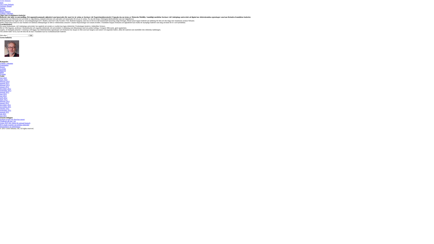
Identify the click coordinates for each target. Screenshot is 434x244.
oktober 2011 (4, 109)
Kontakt (3, 10)
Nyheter (3, 74)
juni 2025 (3, 78)
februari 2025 (5, 81)
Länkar (2, 8)
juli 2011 (3, 114)
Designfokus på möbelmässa (10, 127)
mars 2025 (3, 80)
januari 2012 (4, 103)
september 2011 (5, 110)
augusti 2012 (4, 92)
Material (3, 71)
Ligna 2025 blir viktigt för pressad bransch (15, 123)
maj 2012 (3, 96)
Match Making (5, 12)
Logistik (3, 69)
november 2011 (5, 107)
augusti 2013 (4, 83)
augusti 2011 (4, 112)
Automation (4, 65)
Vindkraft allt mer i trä (8, 121)
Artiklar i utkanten (6, 13)
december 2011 (5, 105)
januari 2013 (4, 87)
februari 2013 (5, 85)
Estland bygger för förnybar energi (12, 119)
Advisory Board (6, 6)
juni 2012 (3, 94)
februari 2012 (5, 101)
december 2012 (5, 89)
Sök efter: (3, 35)
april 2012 (3, 98)
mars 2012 (3, 100)
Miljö (2, 72)
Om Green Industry (7, 4)
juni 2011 (3, 116)
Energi (2, 67)
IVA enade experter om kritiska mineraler (14, 125)
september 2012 (5, 91)
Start (1, 3)
